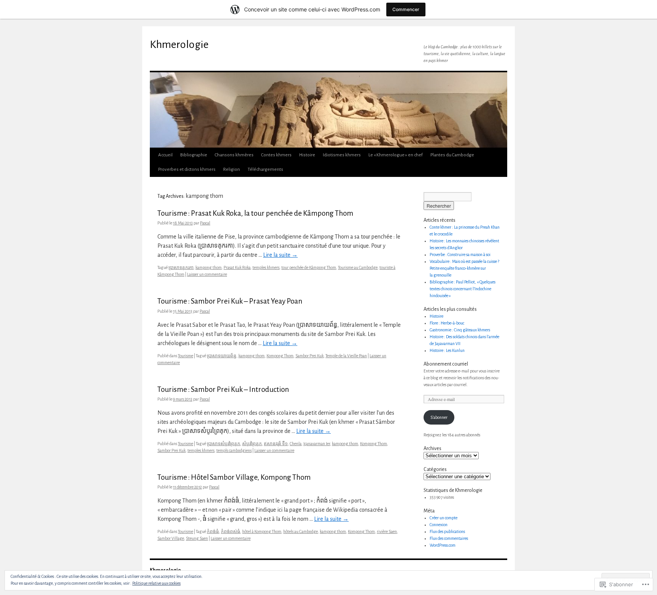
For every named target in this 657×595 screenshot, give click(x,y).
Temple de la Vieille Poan (346, 355)
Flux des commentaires (449, 538)
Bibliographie (193, 155)
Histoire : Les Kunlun (447, 350)
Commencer (405, 9)
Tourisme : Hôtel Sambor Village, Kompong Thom (234, 477)
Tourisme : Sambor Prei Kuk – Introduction (223, 389)
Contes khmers (276, 155)
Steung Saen (197, 538)
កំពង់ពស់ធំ (230, 531)
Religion (231, 169)
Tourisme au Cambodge (358, 267)
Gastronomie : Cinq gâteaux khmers (460, 330)
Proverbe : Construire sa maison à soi (460, 254)
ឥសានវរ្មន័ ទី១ (276, 443)
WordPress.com (442, 545)
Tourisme (185, 355)
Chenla (296, 443)
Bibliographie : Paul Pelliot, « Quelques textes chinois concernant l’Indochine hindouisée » (462, 289)
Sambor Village (170, 538)
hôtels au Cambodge (300, 531)
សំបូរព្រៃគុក (252, 443)
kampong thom (208, 267)
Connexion (439, 524)
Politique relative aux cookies (156, 583)
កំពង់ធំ (213, 531)
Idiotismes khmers (342, 155)
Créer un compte (443, 517)
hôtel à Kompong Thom (261, 531)
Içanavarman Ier (316, 443)
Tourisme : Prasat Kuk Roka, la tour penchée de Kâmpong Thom (255, 213)
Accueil (165, 155)
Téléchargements (265, 169)
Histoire (307, 155)
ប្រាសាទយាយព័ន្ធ (221, 355)
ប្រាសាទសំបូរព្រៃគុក (223, 443)
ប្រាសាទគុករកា (181, 267)
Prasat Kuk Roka (237, 267)
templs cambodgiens (234, 450)
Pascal (205, 223)
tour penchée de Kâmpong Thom (308, 267)
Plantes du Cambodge (452, 155)
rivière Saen (387, 531)
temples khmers (265, 267)
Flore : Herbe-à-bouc (447, 323)
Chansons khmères (234, 155)
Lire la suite (280, 255)
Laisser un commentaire (207, 274)
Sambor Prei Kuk (309, 355)
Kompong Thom (280, 355)
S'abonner (439, 417)
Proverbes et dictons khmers (187, 169)
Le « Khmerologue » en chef (395, 155)
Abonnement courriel (446, 364)
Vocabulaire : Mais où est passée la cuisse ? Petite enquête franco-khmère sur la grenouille (464, 268)
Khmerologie (179, 44)
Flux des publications (447, 531)
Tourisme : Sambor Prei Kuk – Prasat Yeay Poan (229, 301)
